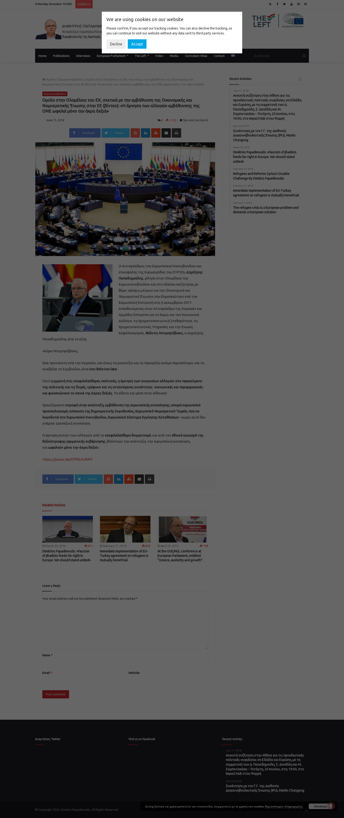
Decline (116, 44)
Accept (137, 44)
